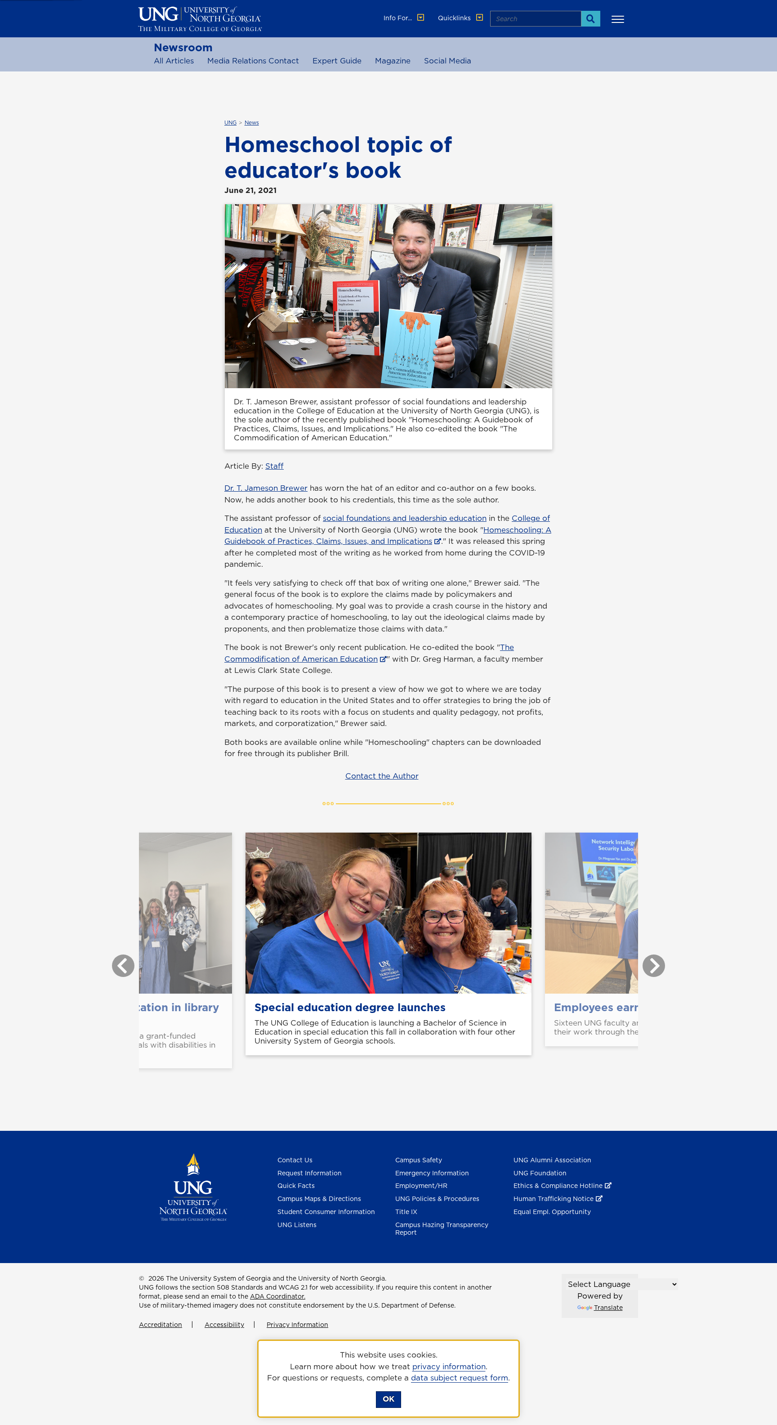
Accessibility (224, 1324)
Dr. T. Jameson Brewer (266, 488)
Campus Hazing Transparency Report (441, 1228)
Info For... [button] (399, 17)
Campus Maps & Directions (319, 1198)
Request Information (309, 1173)
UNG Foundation (540, 1173)
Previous (116, 961)
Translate (608, 1307)
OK (388, 1399)
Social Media (447, 60)
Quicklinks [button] (455, 17)
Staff (274, 466)
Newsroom (183, 47)
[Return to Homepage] (193, 1186)
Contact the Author (382, 776)
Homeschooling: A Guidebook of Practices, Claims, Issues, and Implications (387, 535)
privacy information (449, 1366)
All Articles (174, 60)
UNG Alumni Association (552, 1160)
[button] (619, 19)
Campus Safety (418, 1160)
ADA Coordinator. (277, 1296)
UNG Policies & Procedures (437, 1198)
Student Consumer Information (326, 1211)
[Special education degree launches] (388, 913)
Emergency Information (432, 1173)
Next (647, 961)
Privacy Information (297, 1324)
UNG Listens (297, 1224)
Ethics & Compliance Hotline (558, 1185)
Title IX (406, 1211)
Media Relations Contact (253, 60)
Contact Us (295, 1160)
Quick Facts (296, 1185)
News (252, 123)
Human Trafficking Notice (554, 1198)
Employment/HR (421, 1185)
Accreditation (160, 1324)
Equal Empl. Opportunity (552, 1211)
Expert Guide (337, 60)
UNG (230, 123)
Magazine (393, 60)
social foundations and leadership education (405, 518)
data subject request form (459, 1377)
